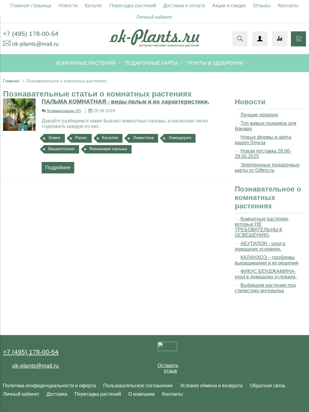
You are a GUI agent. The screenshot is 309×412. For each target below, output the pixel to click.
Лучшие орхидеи (259, 114)
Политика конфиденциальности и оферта (49, 385)
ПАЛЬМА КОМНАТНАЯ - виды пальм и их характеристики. (125, 101)
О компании (141, 394)
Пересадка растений (133, 5)
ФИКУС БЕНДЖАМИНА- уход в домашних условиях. (266, 274)
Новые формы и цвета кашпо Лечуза (263, 140)
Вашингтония (61, 148)
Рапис (81, 137)
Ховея (54, 137)
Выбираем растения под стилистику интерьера (265, 288)
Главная (11, 80)
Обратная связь (267, 385)
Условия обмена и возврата (211, 385)
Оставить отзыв (168, 368)
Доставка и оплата (184, 5)
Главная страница (31, 5)
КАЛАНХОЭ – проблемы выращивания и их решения (266, 260)
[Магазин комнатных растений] (154, 45)
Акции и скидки (229, 5)
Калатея (110, 137)
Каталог (93, 5)
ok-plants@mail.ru (35, 44)
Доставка (56, 394)
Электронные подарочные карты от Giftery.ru (267, 167)
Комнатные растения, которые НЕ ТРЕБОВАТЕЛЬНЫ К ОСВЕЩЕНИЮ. (262, 227)
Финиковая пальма (108, 148)
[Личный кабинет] (259, 38)
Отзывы (262, 5)
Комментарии (64, 110)
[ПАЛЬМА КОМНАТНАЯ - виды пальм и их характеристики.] (19, 114)
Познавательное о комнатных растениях (268, 197)
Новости (68, 5)
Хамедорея (180, 137)
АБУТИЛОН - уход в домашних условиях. (260, 246)
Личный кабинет (154, 17)
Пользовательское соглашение (138, 385)
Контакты (288, 5)
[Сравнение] (279, 38)
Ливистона (143, 137)
